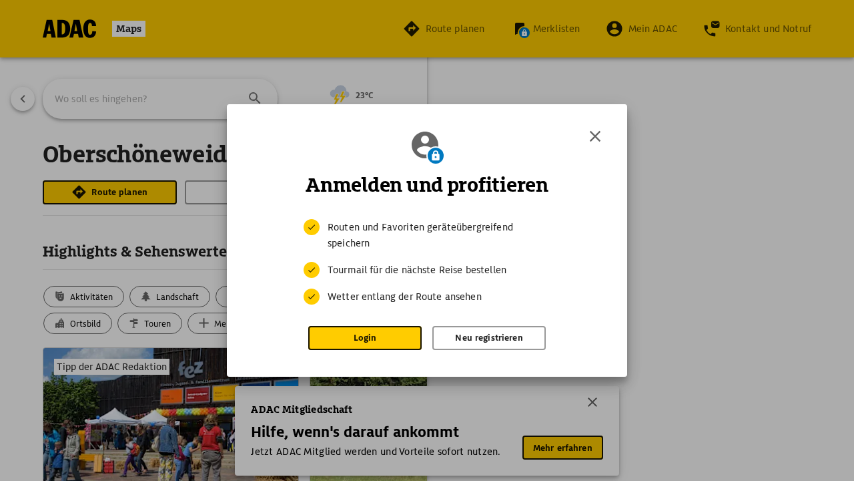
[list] (427, 262)
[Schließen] (595, 136)
